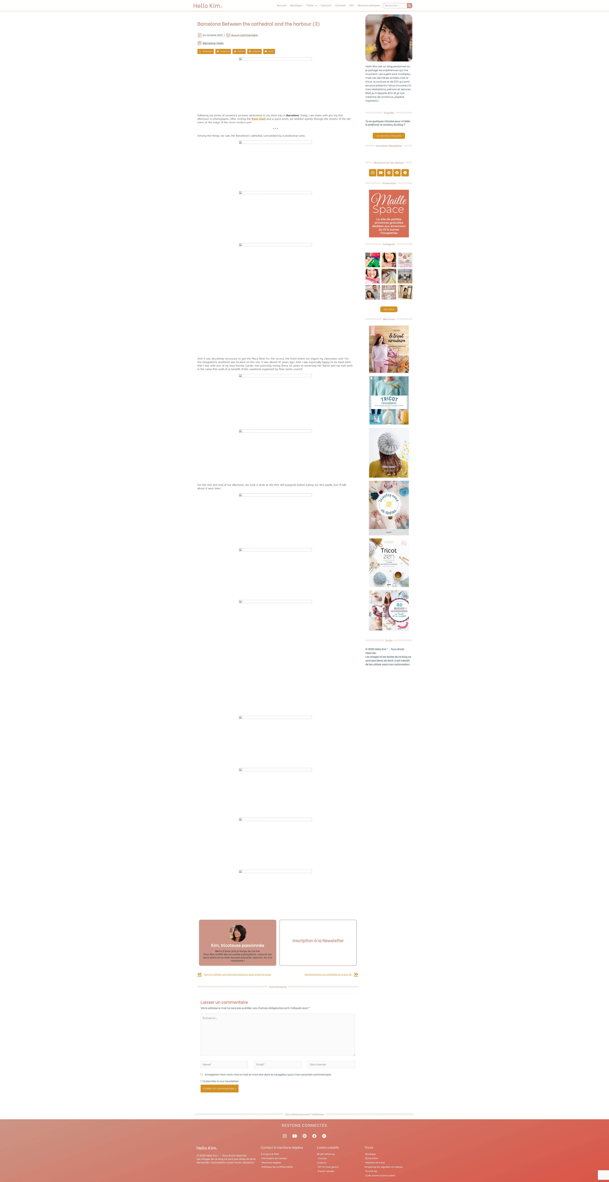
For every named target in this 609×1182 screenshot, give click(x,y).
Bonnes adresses (369, 5)
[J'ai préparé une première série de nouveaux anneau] (405, 260)
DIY (352, 5)
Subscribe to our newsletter (221, 1081)
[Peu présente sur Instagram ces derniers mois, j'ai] (372, 276)
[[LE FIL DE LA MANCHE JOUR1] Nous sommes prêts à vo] (372, 292)
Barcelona (209, 43)
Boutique (296, 5)
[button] (205, 51)
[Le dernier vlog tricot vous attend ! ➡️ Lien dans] (389, 260)
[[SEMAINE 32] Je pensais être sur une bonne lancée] (389, 276)
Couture (326, 5)
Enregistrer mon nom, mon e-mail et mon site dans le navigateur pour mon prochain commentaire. (268, 1074)
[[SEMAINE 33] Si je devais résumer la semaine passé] (372, 260)
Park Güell (258, 118)
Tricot (310, 5)
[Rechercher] (409, 5)
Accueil (281, 5)
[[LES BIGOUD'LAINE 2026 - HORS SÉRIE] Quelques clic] (405, 292)
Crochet (340, 5)
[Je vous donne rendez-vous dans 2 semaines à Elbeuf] (389, 292)
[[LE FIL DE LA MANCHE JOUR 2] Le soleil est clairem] (405, 276)
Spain (220, 43)
